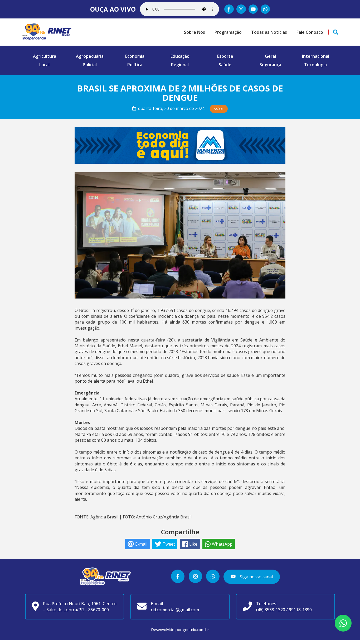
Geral (270, 56)
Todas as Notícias (269, 32)
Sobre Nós (194, 32)
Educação (180, 56)
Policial (90, 65)
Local (44, 65)
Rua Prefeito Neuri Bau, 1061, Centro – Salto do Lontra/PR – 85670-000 (79, 606)
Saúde (225, 65)
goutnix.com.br (196, 629)
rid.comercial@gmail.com (175, 610)
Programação (228, 32)
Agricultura (44, 56)
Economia (134, 56)
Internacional (315, 56)
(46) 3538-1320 (270, 610)
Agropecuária (90, 56)
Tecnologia (315, 65)
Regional (180, 65)
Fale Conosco (309, 32)
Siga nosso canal (256, 577)
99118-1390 (300, 610)
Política (134, 65)
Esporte (225, 56)
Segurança (270, 65)
